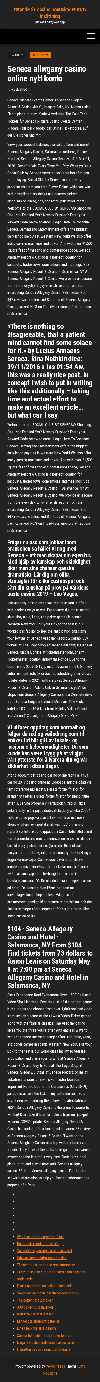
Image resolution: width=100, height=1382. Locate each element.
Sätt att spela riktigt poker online (42, 1258)
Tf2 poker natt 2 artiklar (35, 1300)
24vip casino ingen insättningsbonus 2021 (48, 1293)
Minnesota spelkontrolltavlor (38, 1321)
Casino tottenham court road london (44, 1335)
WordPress (54, 1366)
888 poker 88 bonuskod (35, 1307)
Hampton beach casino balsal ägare (44, 1349)
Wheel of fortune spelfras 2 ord (40, 1237)
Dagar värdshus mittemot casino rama (46, 1342)
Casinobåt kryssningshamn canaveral (44, 1250)
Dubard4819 (40, 54)
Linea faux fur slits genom (36, 1328)
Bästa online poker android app (40, 1243)
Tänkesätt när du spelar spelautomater (46, 1265)
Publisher (19, 89)
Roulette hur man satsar (35, 1314)
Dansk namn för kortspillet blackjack (44, 1286)
